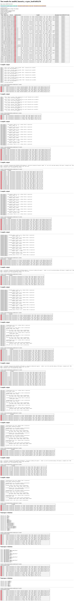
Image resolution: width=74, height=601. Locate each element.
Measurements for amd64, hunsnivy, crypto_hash (8, 5)
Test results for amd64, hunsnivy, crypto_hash (25, 5)
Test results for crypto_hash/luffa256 (40, 5)
